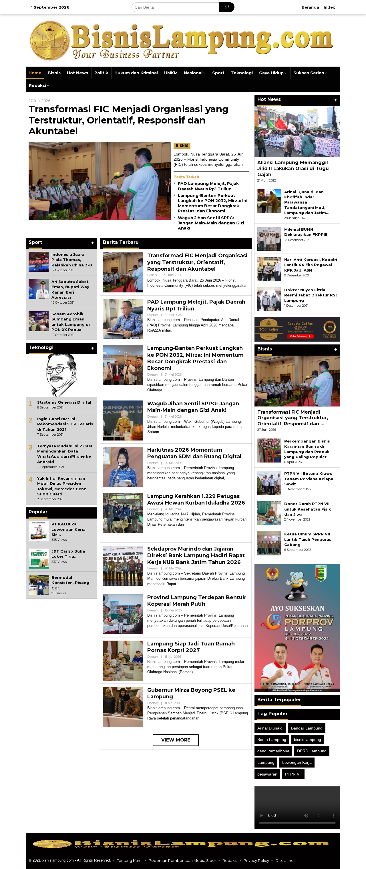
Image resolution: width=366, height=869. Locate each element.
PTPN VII (293, 774)
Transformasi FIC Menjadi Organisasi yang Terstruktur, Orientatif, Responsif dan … (292, 418)
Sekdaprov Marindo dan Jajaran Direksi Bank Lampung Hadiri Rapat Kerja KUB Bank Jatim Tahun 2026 (196, 555)
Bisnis (182, 145)
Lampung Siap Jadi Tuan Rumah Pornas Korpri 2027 (191, 647)
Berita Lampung (271, 739)
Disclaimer (285, 860)
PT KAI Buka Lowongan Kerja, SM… (69, 529)
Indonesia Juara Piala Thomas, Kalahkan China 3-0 (71, 259)
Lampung (265, 762)
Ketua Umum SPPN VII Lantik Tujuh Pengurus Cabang (307, 539)
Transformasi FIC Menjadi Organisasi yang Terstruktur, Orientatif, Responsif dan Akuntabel (128, 120)
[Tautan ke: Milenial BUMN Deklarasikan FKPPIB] (269, 238)
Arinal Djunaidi (270, 728)
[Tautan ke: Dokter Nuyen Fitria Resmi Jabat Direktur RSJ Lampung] (269, 299)
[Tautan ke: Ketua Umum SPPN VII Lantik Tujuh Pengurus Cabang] (269, 543)
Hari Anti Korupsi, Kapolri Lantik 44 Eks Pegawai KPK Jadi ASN (310, 264)
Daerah (152, 315)
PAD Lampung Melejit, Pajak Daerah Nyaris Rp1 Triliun (208, 186)
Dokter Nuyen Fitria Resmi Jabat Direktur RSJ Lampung (310, 295)
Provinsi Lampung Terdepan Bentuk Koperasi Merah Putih (196, 600)
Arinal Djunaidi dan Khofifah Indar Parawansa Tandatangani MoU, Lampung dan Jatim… (306, 202)
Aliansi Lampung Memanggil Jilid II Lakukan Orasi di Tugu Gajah (293, 168)
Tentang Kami (129, 860)
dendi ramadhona (273, 751)
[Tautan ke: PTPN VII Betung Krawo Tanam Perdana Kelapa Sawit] (269, 482)
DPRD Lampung (312, 751)
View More (175, 740)
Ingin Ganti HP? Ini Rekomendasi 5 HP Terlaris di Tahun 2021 (65, 423)
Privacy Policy (256, 860)
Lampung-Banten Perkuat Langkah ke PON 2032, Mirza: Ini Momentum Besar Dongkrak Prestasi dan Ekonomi (212, 203)
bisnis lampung (307, 739)
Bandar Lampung (307, 728)
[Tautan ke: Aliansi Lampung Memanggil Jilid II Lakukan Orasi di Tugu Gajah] (297, 131)
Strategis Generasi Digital (64, 402)
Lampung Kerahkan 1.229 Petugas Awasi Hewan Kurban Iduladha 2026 (196, 499)
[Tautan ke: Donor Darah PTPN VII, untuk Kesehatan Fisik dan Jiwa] (269, 512)
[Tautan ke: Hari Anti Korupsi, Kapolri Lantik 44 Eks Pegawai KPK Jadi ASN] (269, 268)
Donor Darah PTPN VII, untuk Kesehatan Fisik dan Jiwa (307, 508)
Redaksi (229, 860)
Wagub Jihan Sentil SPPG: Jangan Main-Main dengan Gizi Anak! (211, 223)
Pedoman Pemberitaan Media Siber (182, 860)
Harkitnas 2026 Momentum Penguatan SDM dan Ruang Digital (194, 453)
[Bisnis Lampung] (183, 40)
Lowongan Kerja (297, 762)
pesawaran (267, 774)
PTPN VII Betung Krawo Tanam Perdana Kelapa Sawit (308, 478)
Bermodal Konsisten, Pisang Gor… (70, 582)
